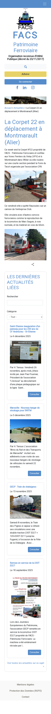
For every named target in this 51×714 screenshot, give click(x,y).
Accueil (8, 108)
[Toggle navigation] (45, 4)
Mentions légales (25, 684)
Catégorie (12, 311)
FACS (25, 35)
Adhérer (25, 74)
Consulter (34, 394)
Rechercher (12, 296)
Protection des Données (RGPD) (25, 690)
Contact (25, 697)
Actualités (19, 108)
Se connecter (25, 81)
